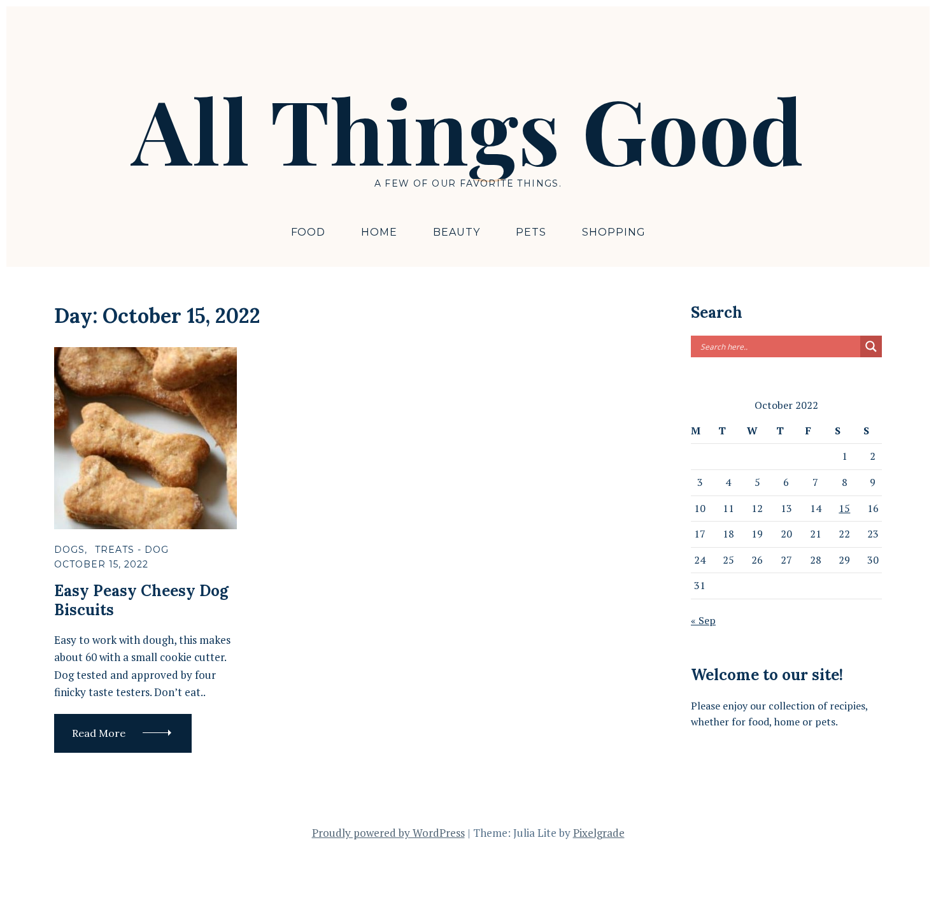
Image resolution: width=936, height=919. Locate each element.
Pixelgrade (599, 832)
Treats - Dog (132, 549)
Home (379, 232)
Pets (531, 232)
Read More (98, 733)
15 (844, 508)
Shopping (614, 232)
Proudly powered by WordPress (388, 832)
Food (308, 232)
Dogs (69, 549)
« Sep (703, 620)
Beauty (456, 232)
